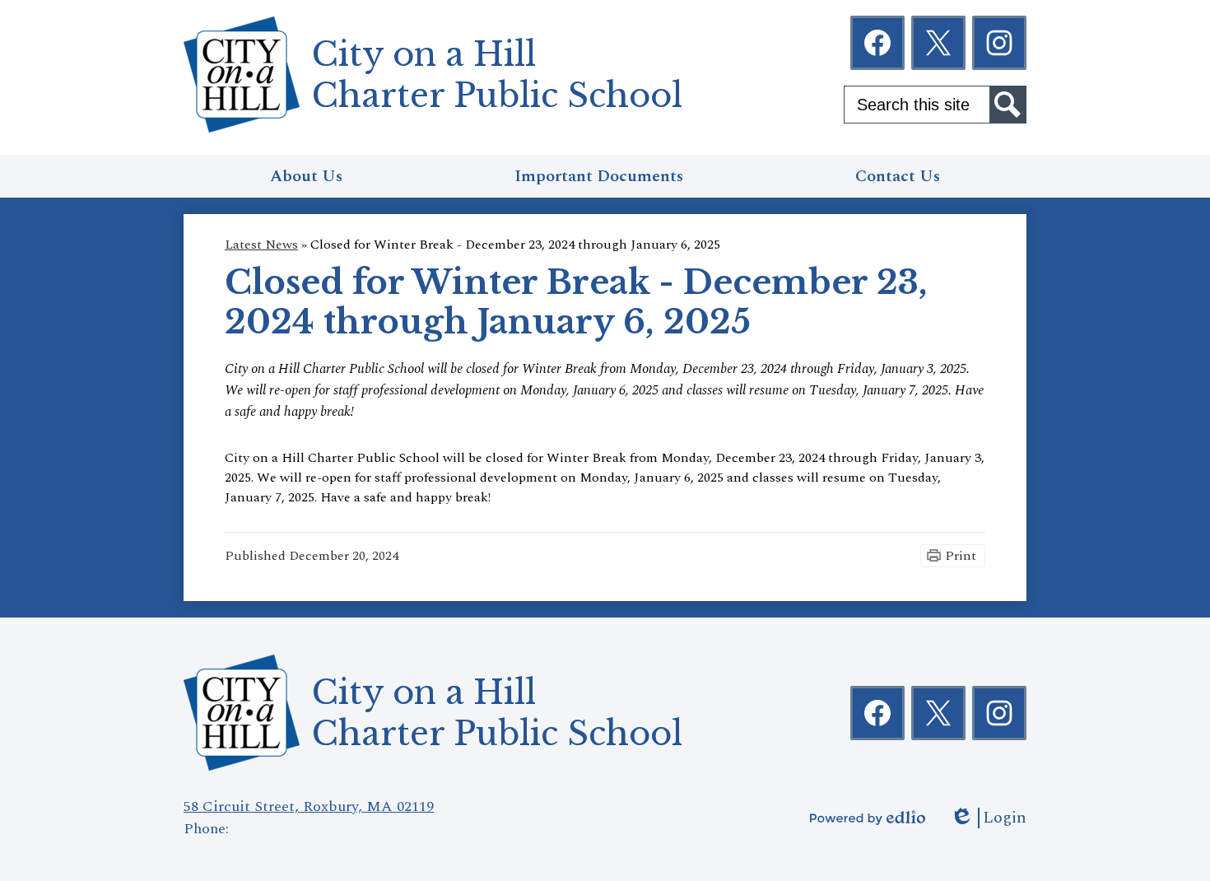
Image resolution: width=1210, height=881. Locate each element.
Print (960, 556)
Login (988, 818)
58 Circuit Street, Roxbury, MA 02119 (309, 806)
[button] (306, 176)
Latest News (261, 244)
